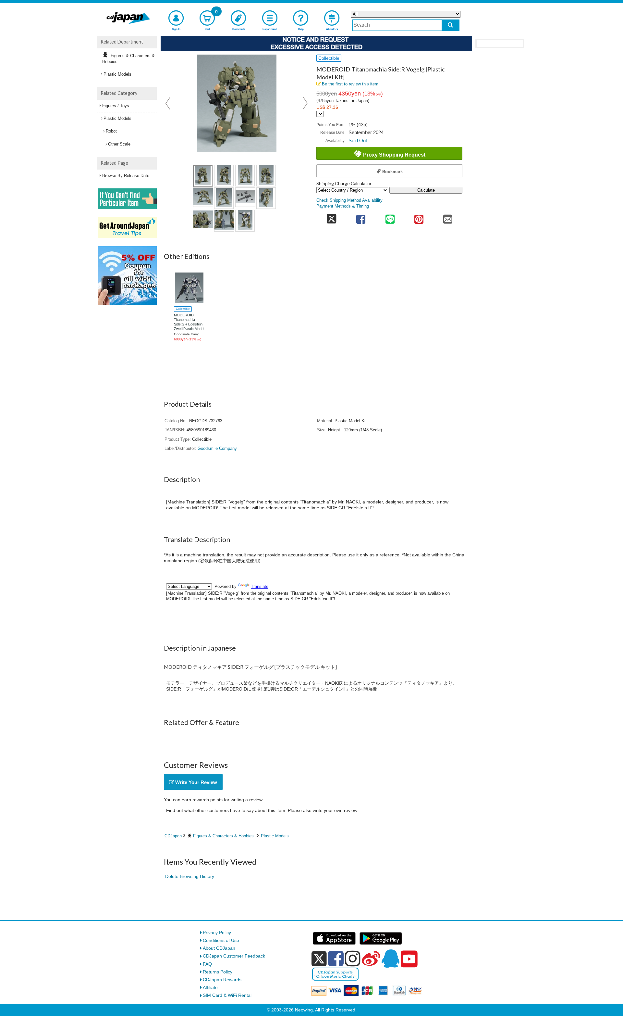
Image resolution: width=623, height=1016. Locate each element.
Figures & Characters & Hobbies (223, 835)
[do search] (450, 25)
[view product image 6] (224, 198)
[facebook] (336, 958)
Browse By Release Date (125, 175)
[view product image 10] (224, 220)
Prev (168, 103)
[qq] (390, 958)
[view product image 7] (245, 197)
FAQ (207, 964)
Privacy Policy (217, 932)
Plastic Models (275, 835)
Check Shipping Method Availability (349, 200)
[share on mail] (448, 217)
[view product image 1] (203, 176)
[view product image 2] (224, 175)
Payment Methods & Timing (342, 206)
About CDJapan (219, 948)
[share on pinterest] (418, 217)
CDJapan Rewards (222, 979)
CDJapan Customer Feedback (234, 956)
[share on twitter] (331, 217)
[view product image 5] (203, 197)
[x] (319, 959)
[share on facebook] (361, 217)
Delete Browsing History (189, 876)
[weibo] (371, 958)
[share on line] (389, 217)
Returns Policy (217, 971)
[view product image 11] (245, 220)
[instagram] (352, 958)
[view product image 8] (266, 198)
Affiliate (210, 987)
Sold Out (357, 140)
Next (305, 103)
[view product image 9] (203, 219)
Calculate (426, 190)
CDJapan (173, 835)
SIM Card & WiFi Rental (227, 995)
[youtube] (409, 959)
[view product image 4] (266, 175)
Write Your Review (195, 782)
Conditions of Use (221, 940)
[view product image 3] (245, 175)
